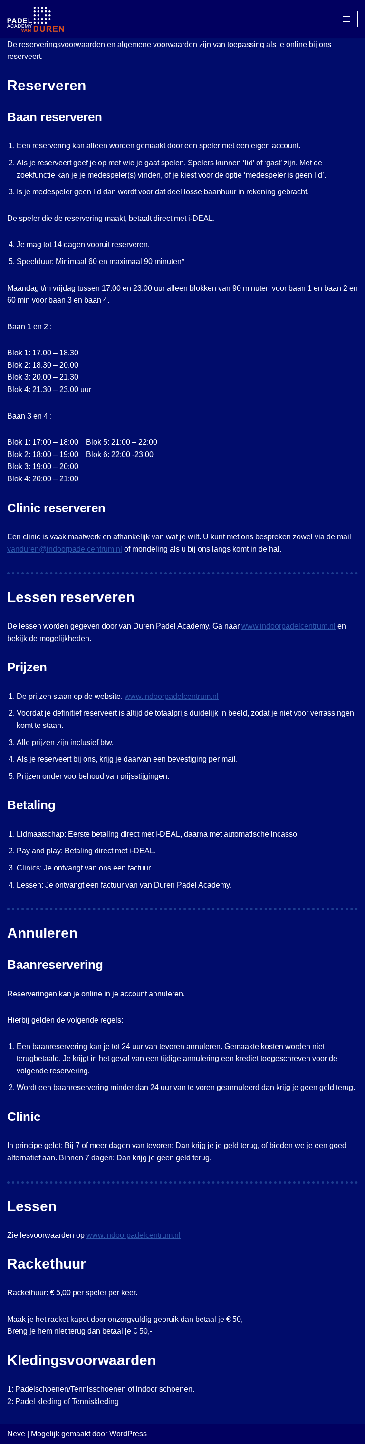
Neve (16, 1434)
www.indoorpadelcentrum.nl (288, 626)
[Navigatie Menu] (347, 19)
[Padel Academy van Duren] (35, 19)
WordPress (128, 1434)
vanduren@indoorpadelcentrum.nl (64, 549)
